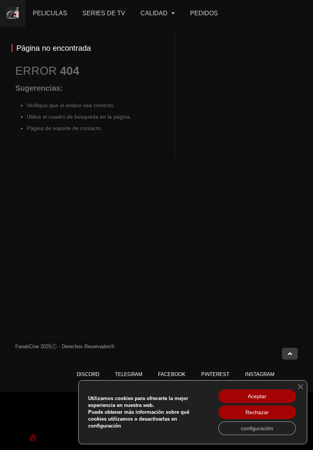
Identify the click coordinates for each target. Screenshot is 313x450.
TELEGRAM (128, 374)
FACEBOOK (172, 374)
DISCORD (88, 374)
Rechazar (257, 412)
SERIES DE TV (103, 13)
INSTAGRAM (259, 374)
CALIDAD (154, 13)
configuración (257, 428)
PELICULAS (50, 13)
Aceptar (257, 396)
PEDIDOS (204, 13)
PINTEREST (215, 374)
